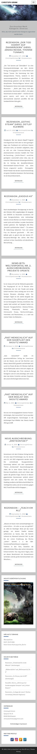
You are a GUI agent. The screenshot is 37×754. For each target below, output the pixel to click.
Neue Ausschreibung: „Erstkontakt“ (18, 439)
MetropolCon (8, 639)
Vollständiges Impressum (18, 724)
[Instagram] (16, 739)
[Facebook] (12, 739)
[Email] (25, 739)
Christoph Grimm (9, 2)
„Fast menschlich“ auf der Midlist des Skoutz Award (18, 397)
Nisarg (18, 751)
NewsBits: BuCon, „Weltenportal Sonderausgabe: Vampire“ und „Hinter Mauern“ (17, 685)
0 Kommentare (26, 58)
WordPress (25, 749)
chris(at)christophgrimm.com (13, 719)
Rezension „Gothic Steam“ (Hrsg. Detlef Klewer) (18, 124)
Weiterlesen (19, 106)
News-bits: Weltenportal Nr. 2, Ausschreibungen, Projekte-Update (18, 267)
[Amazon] (20, 739)
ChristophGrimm (12, 58)
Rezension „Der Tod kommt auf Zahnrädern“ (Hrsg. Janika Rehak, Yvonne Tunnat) (18, 47)
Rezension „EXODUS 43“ (18, 196)
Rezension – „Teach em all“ (18, 509)
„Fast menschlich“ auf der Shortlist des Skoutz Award (18, 340)
